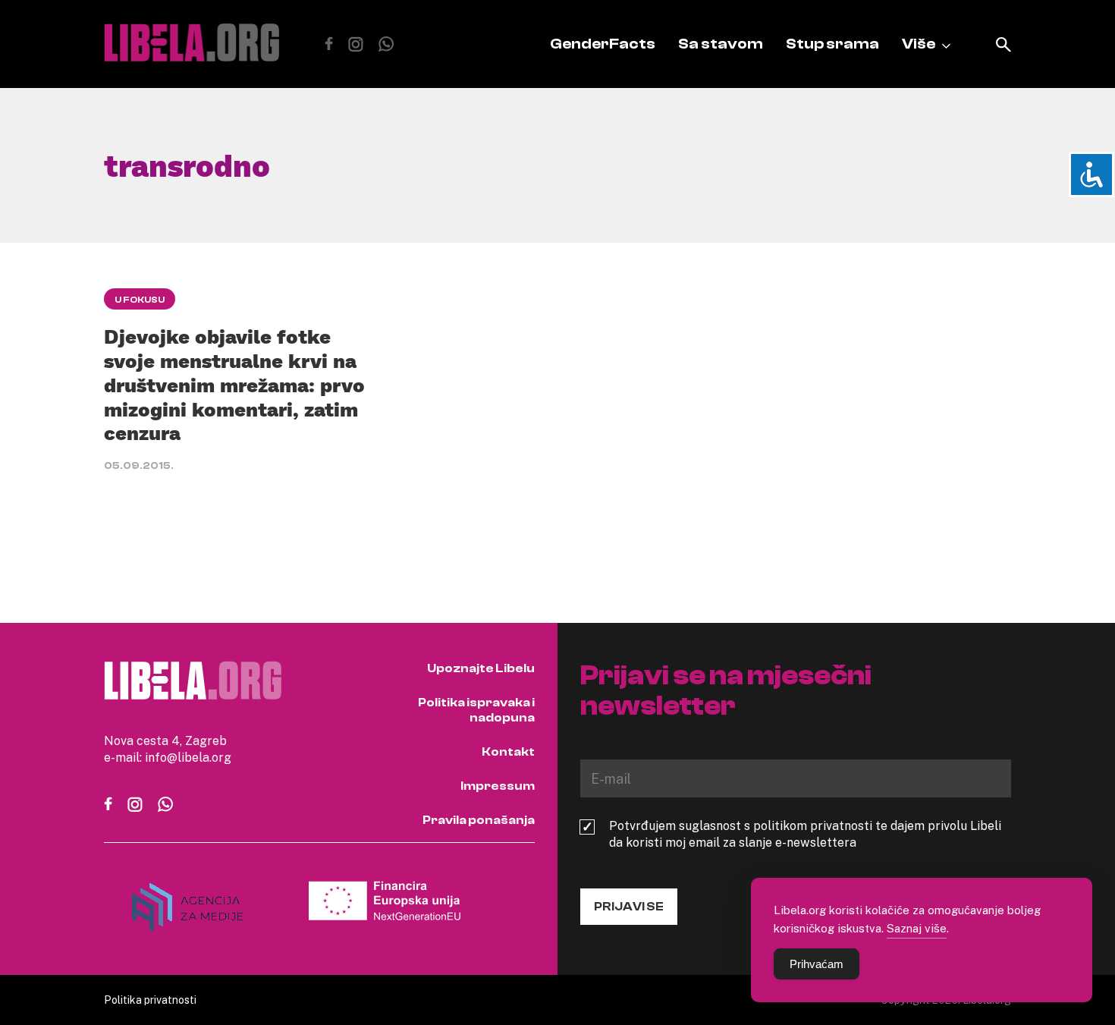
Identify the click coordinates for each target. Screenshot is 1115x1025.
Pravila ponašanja (478, 820)
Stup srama (832, 43)
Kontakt (508, 752)
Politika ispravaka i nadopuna (476, 710)
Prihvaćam (816, 963)
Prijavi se (629, 906)
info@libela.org (188, 757)
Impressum (497, 786)
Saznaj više (917, 928)
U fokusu (140, 299)
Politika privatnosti (150, 999)
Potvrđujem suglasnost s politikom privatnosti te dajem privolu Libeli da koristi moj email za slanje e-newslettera (805, 834)
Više (918, 43)
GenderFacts (602, 43)
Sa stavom (720, 43)
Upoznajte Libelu (481, 668)
